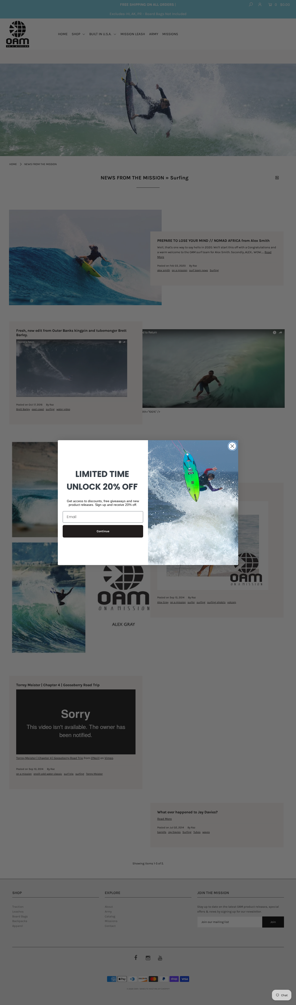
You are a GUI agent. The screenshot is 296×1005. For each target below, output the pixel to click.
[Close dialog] (232, 446)
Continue (103, 531)
